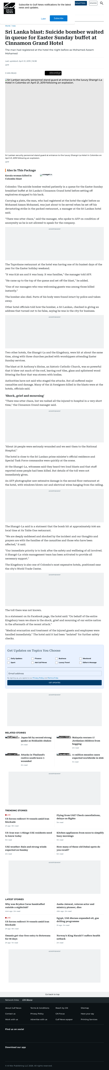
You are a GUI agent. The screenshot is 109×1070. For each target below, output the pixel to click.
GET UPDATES (54, 683)
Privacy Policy (38, 678)
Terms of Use (53, 678)
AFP (7, 65)
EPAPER (93, 3)
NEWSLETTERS (79, 3)
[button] (102, 3)
